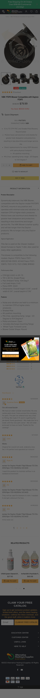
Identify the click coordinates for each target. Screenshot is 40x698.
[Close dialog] (38, 339)
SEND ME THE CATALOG (10, 356)
